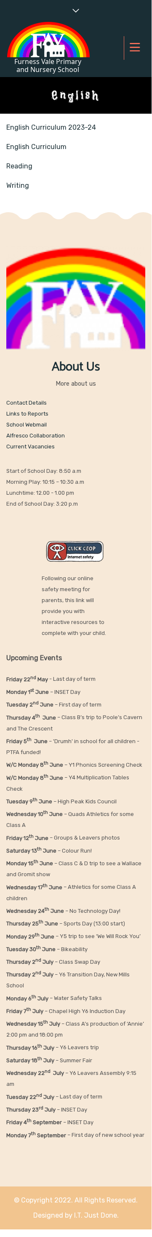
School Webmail (26, 424)
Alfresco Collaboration (35, 435)
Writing (17, 185)
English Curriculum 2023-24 (51, 127)
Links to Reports (27, 414)
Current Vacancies (30, 446)
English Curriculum (36, 147)
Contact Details (26, 403)
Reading (19, 166)
